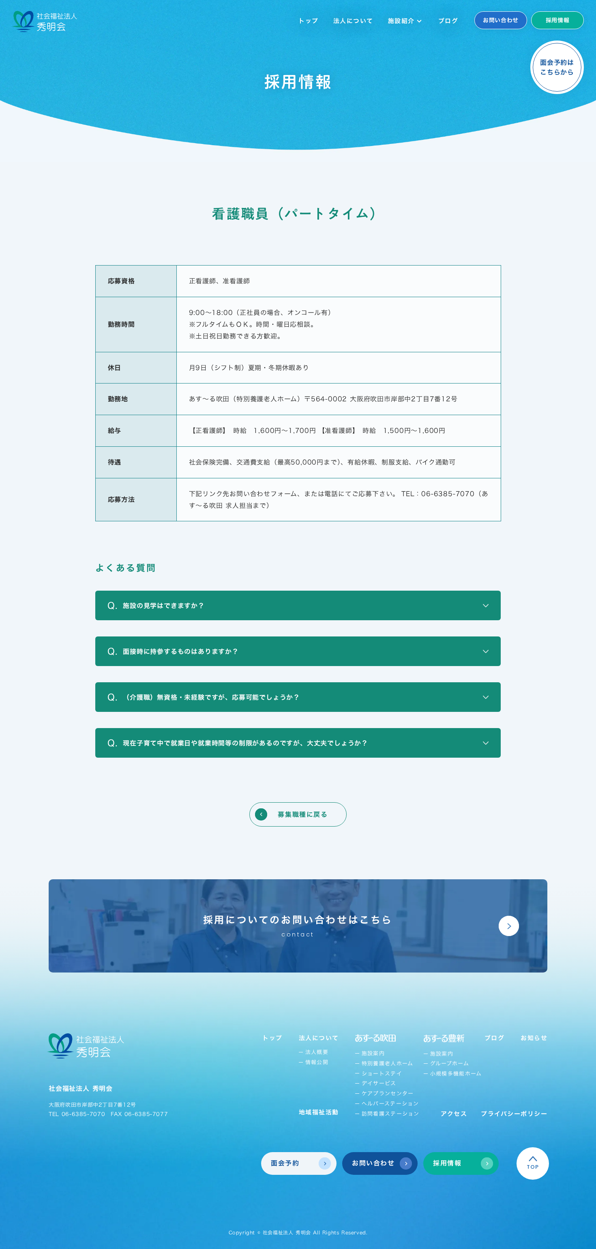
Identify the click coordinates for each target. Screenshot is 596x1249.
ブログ (448, 21)
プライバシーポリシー (514, 1113)
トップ (308, 21)
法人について (353, 21)
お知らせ (534, 1038)
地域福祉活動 (319, 1112)
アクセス (454, 1113)
